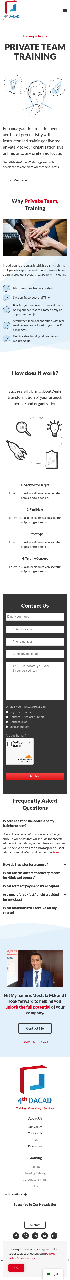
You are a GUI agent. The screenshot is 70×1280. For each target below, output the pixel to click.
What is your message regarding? (28, 706)
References (35, 1146)
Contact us (21, 180)
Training (35, 1166)
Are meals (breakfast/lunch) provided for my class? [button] (31, 896)
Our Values (35, 1126)
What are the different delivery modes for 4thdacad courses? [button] (31, 875)
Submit (35, 1225)
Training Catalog (35, 1173)
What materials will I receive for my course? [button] (30, 910)
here (56, 852)
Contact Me (35, 1028)
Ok (16, 1267)
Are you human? (17, 735)
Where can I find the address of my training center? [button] (28, 823)
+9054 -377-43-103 (35, 1041)
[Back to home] (12, 10)
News (35, 1139)
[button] (65, 10)
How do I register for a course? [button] (25, 864)
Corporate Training (35, 1179)
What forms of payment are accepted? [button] (31, 886)
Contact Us (35, 1133)
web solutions (14, 1194)
